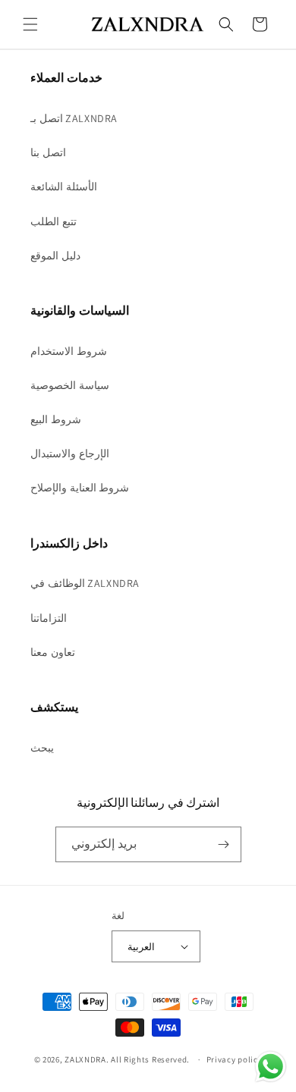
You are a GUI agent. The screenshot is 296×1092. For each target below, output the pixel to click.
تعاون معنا (52, 652)
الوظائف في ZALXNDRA (85, 583)
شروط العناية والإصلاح (79, 487)
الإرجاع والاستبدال (69, 453)
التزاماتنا (48, 618)
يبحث (42, 748)
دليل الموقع (55, 255)
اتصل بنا (48, 152)
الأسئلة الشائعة (63, 186)
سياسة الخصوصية (69, 385)
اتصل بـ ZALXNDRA (74, 118)
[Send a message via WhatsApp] (270, 1066)
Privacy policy (234, 1059)
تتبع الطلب (53, 221)
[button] (30, 24)
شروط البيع (55, 419)
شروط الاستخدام (68, 351)
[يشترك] (224, 844)
